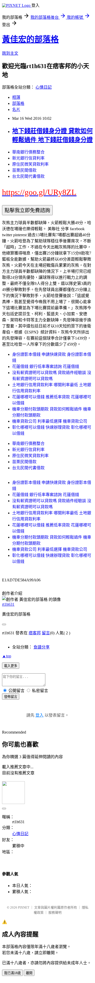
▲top (6, 656)
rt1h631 (8, 604)
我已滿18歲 (12, 973)
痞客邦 (35, 633)
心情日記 (43, 87)
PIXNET (23, 907)
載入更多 (10, 666)
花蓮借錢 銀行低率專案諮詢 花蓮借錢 (45, 366)
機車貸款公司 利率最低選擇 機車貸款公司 (49, 421)
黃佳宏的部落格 (30, 39)
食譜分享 (41, 647)
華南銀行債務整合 (28, 152)
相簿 (16, 97)
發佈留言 (10, 697)
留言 (46, 633)
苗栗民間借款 (24, 170)
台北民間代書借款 (28, 176)
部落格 (18, 103)
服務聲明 (55, 912)
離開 (29, 973)
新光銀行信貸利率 (28, 158)
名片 (16, 109)
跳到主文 (10, 53)
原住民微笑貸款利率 (30, 164)
